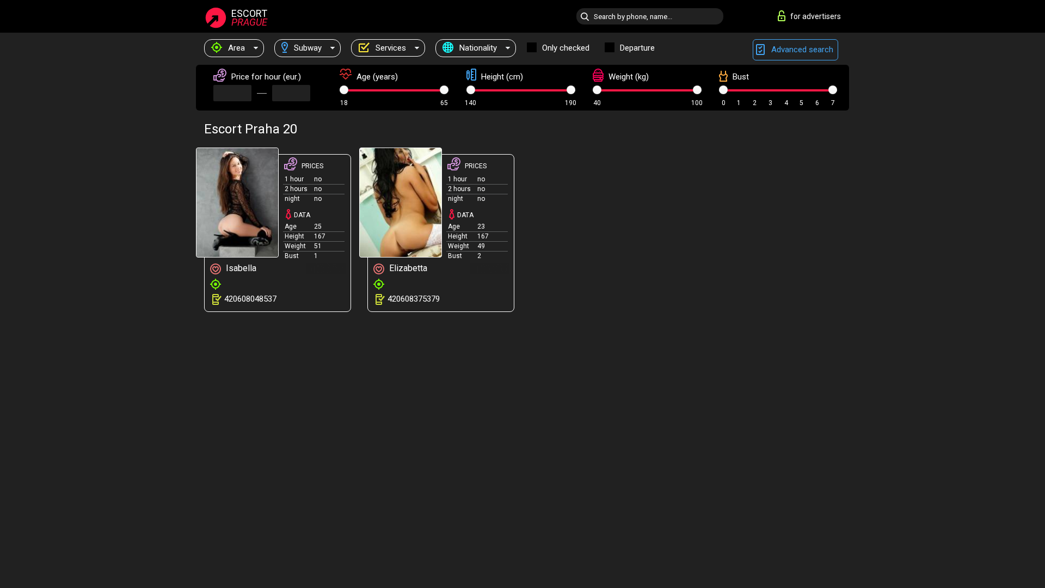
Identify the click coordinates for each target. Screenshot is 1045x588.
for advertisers (815, 16)
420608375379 (414, 299)
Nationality (477, 48)
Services (389, 48)
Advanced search (801, 49)
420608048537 (250, 299)
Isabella (240, 268)
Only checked (565, 48)
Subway (307, 48)
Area (235, 48)
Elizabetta (407, 268)
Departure (637, 48)
